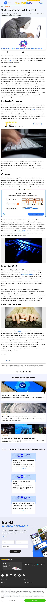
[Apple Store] (27, 565)
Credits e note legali (5, 584)
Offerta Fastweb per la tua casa (34, 0)
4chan (19, 331)
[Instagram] (2, 575)
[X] (24, 575)
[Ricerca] (40, 3)
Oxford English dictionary (27, 274)
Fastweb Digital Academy (28, 582)
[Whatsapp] (15, 575)
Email (30, 372)
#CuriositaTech (8, 360)
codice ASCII (21, 231)
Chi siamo (3, 582)
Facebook (23, 372)
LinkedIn (17, 372)
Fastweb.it (3, 586)
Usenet (33, 109)
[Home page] (23, 3)
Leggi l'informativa (5, 536)
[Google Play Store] (39, 565)
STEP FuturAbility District (28, 584)
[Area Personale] (42, 3)
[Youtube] (11, 575)
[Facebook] (19, 575)
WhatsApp (27, 372)
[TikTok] (7, 575)
